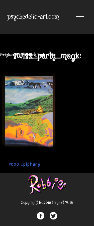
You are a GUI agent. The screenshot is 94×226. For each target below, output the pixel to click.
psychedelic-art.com (33, 17)
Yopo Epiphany (24, 164)
